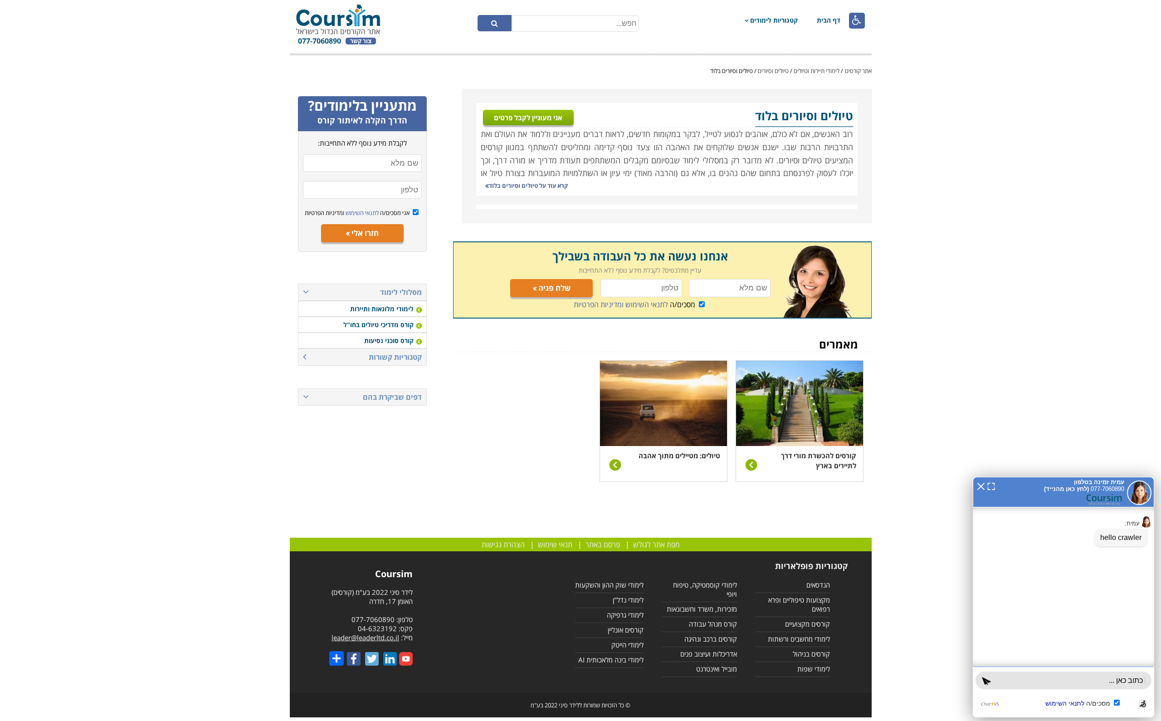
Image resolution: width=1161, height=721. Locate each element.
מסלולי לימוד (401, 292)
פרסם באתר (602, 544)
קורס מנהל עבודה (713, 623)
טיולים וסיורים (773, 71)
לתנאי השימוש (361, 213)
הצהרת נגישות (503, 544)
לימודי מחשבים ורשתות (799, 638)
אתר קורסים (858, 71)
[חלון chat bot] (1063, 597)
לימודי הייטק (627, 644)
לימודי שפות (813, 668)
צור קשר (360, 41)
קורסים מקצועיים (807, 623)
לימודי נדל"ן (628, 599)
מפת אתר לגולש (656, 544)
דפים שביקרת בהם (392, 397)
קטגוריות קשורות (395, 357)
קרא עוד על (528, 185)
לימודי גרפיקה (625, 614)
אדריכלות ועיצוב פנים (708, 653)
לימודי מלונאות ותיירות (382, 308)
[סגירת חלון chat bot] (981, 485)
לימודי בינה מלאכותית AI (611, 659)
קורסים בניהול (811, 653)
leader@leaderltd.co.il (365, 637)
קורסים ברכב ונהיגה (710, 638)
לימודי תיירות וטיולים (816, 71)
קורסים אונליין (626, 629)
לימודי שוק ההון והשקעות (609, 584)
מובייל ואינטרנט (716, 668)
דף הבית (828, 20)
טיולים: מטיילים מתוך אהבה (679, 455)
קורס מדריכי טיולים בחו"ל (378, 324)
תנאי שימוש (555, 544)
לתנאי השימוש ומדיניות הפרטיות (621, 304)
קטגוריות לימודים (774, 20)
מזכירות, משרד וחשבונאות (702, 608)
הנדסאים (818, 584)
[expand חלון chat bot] (991, 485)
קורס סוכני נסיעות (389, 340)
